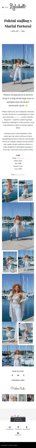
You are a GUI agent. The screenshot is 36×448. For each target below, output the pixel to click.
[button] (5, 7)
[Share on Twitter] (18, 375)
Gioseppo (17, 117)
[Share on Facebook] (23, 375)
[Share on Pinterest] (12, 375)
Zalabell (15, 445)
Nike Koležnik (20, 174)
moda (23, 31)
